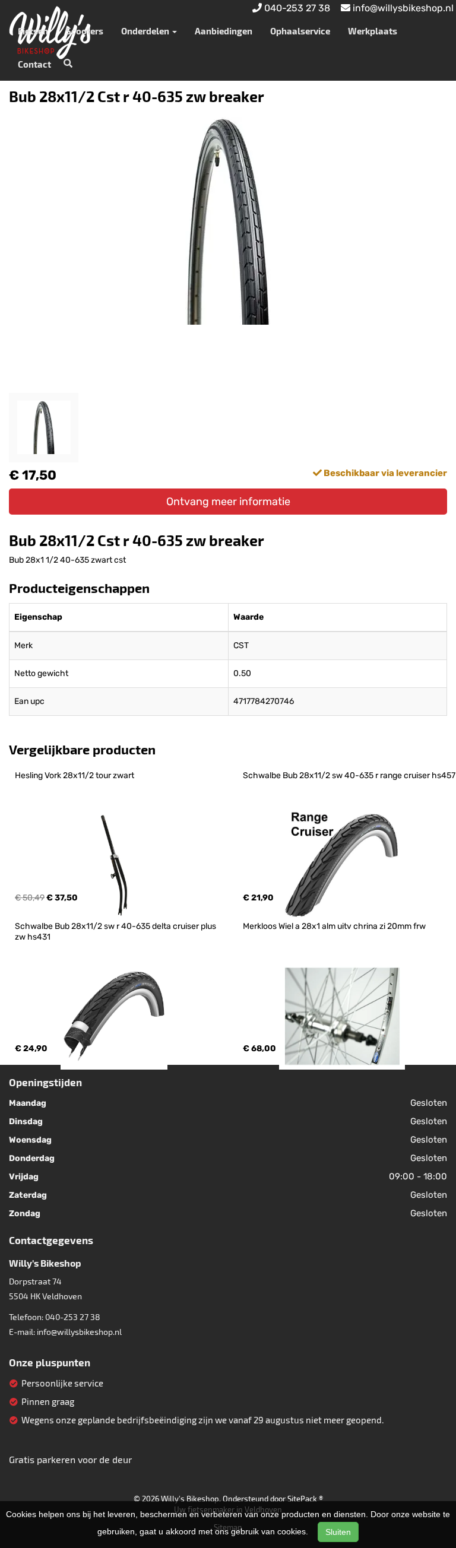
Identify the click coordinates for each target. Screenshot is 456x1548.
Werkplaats (372, 31)
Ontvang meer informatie (228, 501)
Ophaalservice (300, 31)
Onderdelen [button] (146, 31)
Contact (34, 64)
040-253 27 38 (72, 1317)
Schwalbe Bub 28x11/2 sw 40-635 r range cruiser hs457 (349, 775)
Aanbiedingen (223, 31)
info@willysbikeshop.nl (79, 1332)
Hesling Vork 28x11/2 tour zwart (74, 775)
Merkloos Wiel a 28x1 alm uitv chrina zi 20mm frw (334, 926)
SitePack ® (305, 1498)
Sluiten (338, 1532)
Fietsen (33, 31)
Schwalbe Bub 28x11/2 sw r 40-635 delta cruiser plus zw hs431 (116, 931)
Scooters (84, 31)
